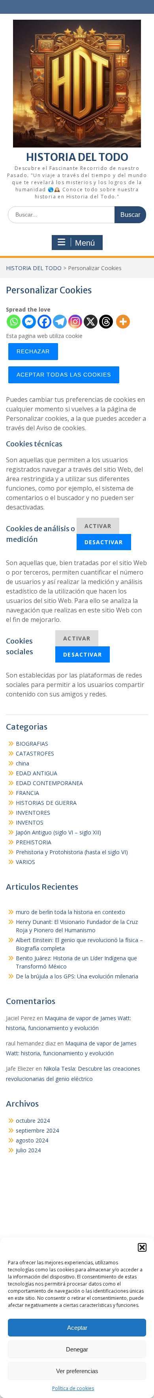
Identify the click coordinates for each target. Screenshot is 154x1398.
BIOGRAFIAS (32, 743)
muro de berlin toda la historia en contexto (70, 912)
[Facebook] (44, 322)
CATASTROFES (35, 753)
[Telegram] (60, 322)
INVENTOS (29, 822)
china (22, 763)
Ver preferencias (77, 1371)
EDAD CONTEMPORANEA (49, 783)
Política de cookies (73, 1388)
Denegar (77, 1349)
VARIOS (25, 862)
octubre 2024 (33, 1120)
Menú (85, 243)
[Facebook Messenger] (29, 322)
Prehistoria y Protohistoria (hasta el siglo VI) (72, 852)
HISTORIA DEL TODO (77, 157)
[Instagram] (75, 322)
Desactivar (104, 542)
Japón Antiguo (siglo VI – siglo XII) (58, 832)
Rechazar (33, 351)
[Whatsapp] (14, 322)
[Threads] (106, 322)
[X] (91, 322)
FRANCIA (27, 793)
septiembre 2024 (37, 1130)
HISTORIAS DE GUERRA (46, 802)
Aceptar (77, 1327)
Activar (98, 526)
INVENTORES (33, 812)
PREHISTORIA (33, 842)
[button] (142, 1247)
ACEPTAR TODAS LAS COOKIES (64, 374)
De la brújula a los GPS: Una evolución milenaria (77, 976)
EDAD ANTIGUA (36, 773)
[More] (123, 322)
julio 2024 (28, 1150)
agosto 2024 (32, 1140)
